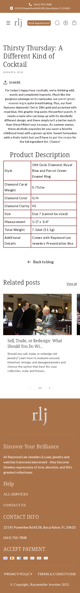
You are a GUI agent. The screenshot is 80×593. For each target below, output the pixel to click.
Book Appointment (39, 23)
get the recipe (62, 137)
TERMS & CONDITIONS (56, 574)
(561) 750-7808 (43, 4)
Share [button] (15, 82)
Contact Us (14, 505)
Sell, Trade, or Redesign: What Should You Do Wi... (34, 343)
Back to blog (43, 261)
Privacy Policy (18, 574)
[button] (57, 22)
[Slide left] (30, 388)
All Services (15, 494)
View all (72, 283)
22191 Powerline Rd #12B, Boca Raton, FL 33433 (42, 8)
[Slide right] (49, 388)
